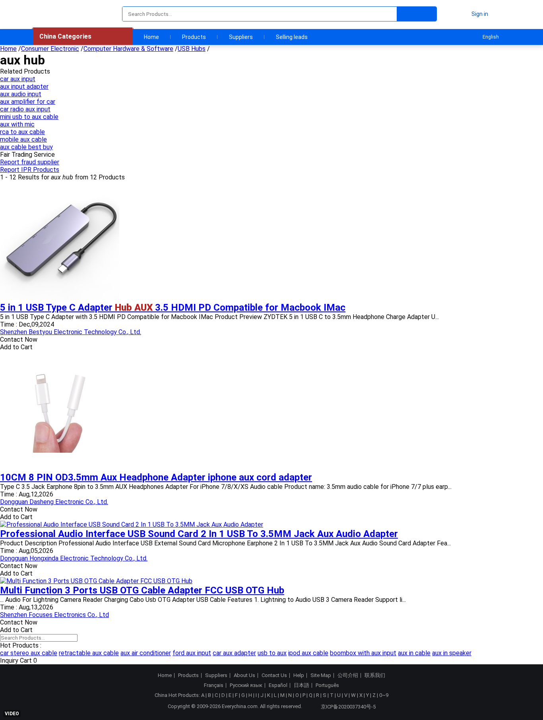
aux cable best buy (26, 147)
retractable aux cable (89, 653)
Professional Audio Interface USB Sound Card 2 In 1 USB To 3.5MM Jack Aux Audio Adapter (199, 533)
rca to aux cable (22, 132)
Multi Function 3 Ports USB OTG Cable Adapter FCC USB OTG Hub (142, 590)
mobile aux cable (23, 139)
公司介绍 (347, 675)
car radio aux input (25, 109)
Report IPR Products (29, 169)
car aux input (17, 79)
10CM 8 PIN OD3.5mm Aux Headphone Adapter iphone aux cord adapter (156, 477)
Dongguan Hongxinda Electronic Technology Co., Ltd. (73, 558)
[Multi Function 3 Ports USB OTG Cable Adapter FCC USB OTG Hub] (96, 581)
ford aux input (192, 653)
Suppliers (241, 37)
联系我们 (375, 675)
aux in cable (414, 653)
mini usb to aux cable (29, 117)
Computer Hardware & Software (128, 49)
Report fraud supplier (29, 162)
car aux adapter (234, 653)
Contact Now (18, 339)
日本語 (301, 685)
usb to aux (272, 653)
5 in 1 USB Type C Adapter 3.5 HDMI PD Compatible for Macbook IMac (172, 307)
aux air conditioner (145, 653)
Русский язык (246, 685)
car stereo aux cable (28, 653)
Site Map (320, 675)
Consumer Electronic (50, 49)
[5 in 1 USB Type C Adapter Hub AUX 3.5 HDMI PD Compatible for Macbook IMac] (59, 298)
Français (213, 685)
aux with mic (17, 124)
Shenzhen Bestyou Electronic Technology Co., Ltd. (70, 332)
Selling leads (292, 37)
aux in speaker (451, 653)
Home (151, 37)
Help (298, 675)
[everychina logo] (55, 14)
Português (327, 685)
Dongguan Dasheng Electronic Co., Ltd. (54, 502)
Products (194, 37)
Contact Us (274, 675)
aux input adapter (24, 86)
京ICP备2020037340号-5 (348, 707)
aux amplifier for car (27, 101)
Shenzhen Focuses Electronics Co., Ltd (54, 615)
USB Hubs (192, 49)
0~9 (383, 695)
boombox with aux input (363, 653)
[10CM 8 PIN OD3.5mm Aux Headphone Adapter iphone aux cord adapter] (59, 468)
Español (278, 685)
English (491, 37)
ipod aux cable (308, 653)
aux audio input (20, 94)
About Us (244, 675)
